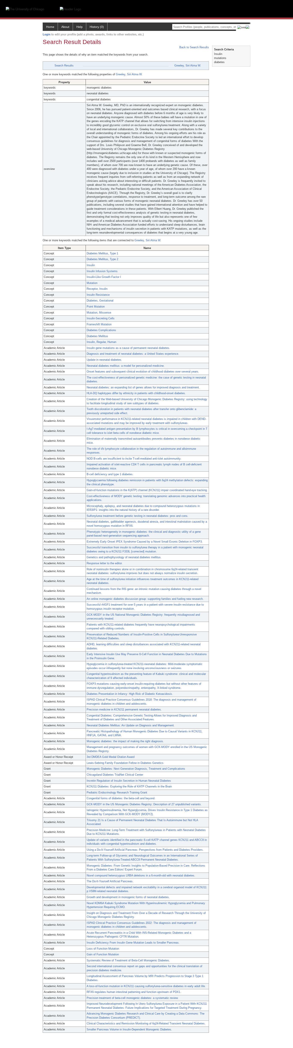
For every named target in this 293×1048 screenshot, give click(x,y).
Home (50, 27)
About (65, 27)
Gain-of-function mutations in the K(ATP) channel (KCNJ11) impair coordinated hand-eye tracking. (147, 490)
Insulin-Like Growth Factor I (104, 277)
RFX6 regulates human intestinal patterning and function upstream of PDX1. (134, 992)
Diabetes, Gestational (100, 300)
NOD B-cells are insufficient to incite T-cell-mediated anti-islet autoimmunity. (134, 458)
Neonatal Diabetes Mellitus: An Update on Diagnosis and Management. (131, 725)
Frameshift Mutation (99, 324)
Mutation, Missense (99, 312)
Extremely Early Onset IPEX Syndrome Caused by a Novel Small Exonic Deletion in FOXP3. (145, 541)
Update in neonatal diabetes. (104, 359)
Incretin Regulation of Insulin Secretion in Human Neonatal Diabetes (129, 780)
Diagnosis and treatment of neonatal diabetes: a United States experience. (133, 353)
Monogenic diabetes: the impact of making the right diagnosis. (125, 741)
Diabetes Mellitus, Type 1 (102, 253)
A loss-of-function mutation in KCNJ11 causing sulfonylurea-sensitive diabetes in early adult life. (146, 986)
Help (79, 27)
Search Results (64, 65)
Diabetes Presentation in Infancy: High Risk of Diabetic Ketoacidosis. (130, 693)
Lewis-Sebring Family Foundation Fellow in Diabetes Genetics (125, 763)
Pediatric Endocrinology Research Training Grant (117, 792)
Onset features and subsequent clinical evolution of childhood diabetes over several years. (143, 371)
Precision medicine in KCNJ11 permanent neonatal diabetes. (124, 709)
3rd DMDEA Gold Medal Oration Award (110, 756)
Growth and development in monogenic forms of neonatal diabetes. (128, 897)
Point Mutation (96, 306)
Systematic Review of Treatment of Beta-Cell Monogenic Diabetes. (128, 960)
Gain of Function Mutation (103, 954)
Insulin (91, 265)
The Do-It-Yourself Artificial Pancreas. (110, 881)
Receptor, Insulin (97, 288)
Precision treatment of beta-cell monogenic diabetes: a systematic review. (132, 998)
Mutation (92, 283)
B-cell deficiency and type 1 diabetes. (110, 474)
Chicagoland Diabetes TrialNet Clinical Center (115, 774)
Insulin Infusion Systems (102, 271)
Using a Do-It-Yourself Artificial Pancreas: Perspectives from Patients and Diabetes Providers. (145, 849)
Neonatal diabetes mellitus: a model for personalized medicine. (126, 365)
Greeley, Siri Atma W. (187, 65)
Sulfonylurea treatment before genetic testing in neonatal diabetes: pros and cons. (137, 515)
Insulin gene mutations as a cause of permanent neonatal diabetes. (128, 348)
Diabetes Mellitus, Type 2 (102, 259)
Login (46, 34)
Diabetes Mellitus (97, 336)
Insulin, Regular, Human (101, 342)
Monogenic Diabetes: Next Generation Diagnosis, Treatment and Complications (136, 768)
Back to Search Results (193, 47)
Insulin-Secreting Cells (101, 318)
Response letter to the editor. (104, 563)
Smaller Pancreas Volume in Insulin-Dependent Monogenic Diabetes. (129, 1029)
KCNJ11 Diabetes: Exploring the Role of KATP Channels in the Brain (129, 786)
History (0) (97, 27)
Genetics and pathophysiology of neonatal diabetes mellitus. (124, 557)
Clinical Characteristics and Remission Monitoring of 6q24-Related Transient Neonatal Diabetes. (146, 1023)
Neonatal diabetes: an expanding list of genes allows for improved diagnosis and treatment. (143, 387)
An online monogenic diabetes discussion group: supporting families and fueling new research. (145, 598)
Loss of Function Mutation (103, 948)
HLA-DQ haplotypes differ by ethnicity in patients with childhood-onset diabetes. (136, 393)
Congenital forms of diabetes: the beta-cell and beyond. (121, 798)
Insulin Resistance (98, 294)
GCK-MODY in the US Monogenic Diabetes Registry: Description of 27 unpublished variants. (144, 804)
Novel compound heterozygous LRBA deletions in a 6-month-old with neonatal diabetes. (141, 875)
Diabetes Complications (101, 330)
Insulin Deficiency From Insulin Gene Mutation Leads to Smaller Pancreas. (133, 942)
